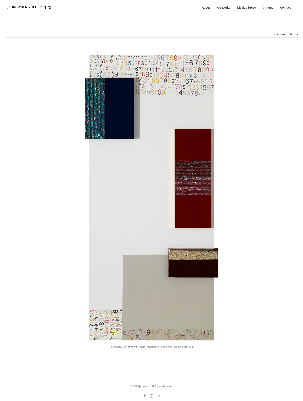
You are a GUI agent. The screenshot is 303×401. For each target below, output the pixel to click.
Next (292, 34)
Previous (279, 34)
